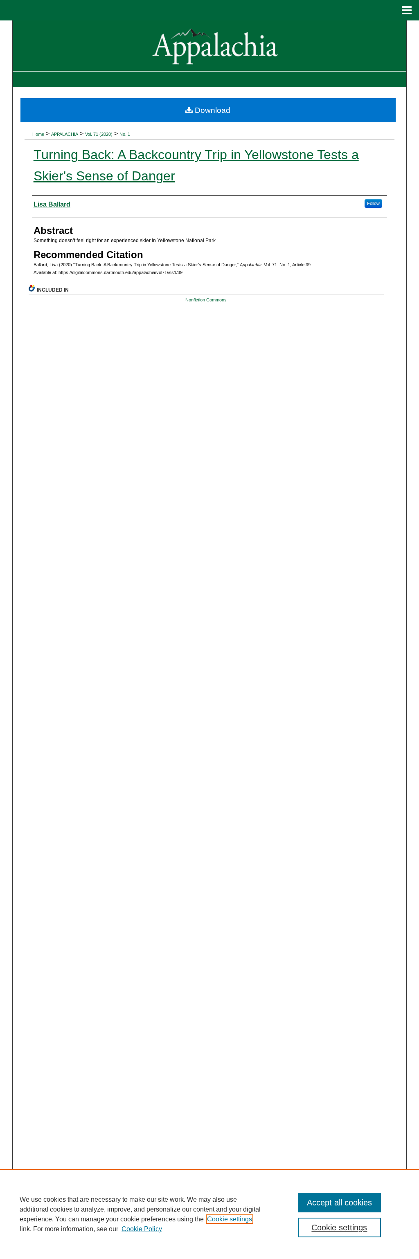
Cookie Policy (142, 1228)
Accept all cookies (339, 1202)
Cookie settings (229, 1219)
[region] (209, 1214)
